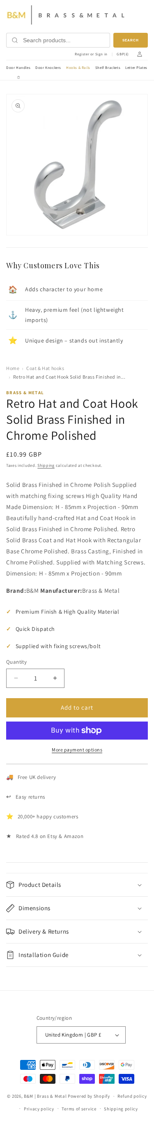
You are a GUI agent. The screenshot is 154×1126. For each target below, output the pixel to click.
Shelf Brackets (107, 67)
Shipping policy (121, 1109)
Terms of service (79, 1109)
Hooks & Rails (78, 67)
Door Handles (18, 67)
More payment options (77, 750)
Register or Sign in (91, 54)
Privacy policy (39, 1109)
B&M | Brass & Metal (45, 1096)
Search (130, 40)
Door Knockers (48, 67)
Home (12, 368)
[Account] (140, 54)
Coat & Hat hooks (45, 368)
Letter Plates (136, 67)
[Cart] (18, 77)
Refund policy (132, 1096)
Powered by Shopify (89, 1096)
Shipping (46, 465)
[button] (77, 884)
